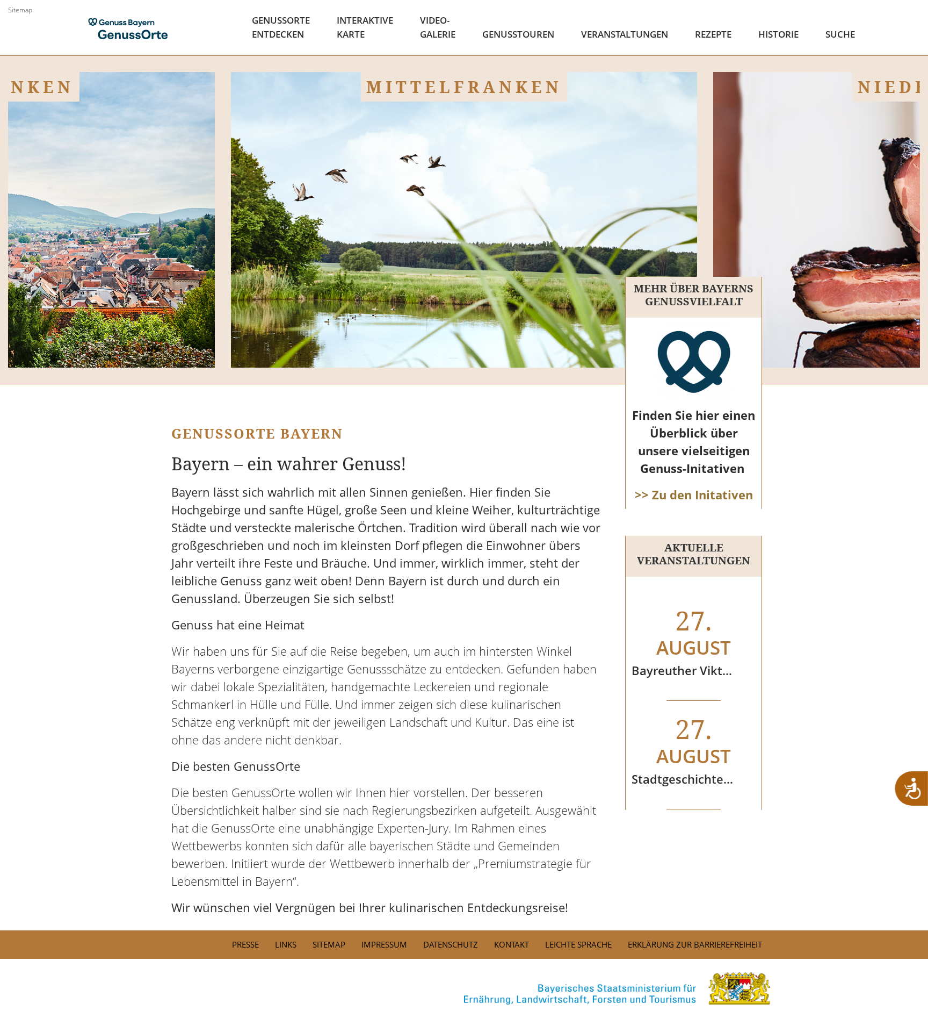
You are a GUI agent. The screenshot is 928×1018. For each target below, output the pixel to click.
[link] (464, 988)
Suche (840, 34)
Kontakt (511, 944)
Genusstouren (518, 34)
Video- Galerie (437, 27)
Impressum (384, 944)
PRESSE (245, 944)
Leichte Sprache (578, 944)
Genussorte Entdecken (281, 27)
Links (285, 944)
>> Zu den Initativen (694, 494)
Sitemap (20, 10)
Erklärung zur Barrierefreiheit (695, 944)
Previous (61, 340)
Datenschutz (450, 944)
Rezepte (713, 34)
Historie (778, 34)
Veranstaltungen (624, 34)
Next (866, 340)
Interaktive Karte (365, 27)
